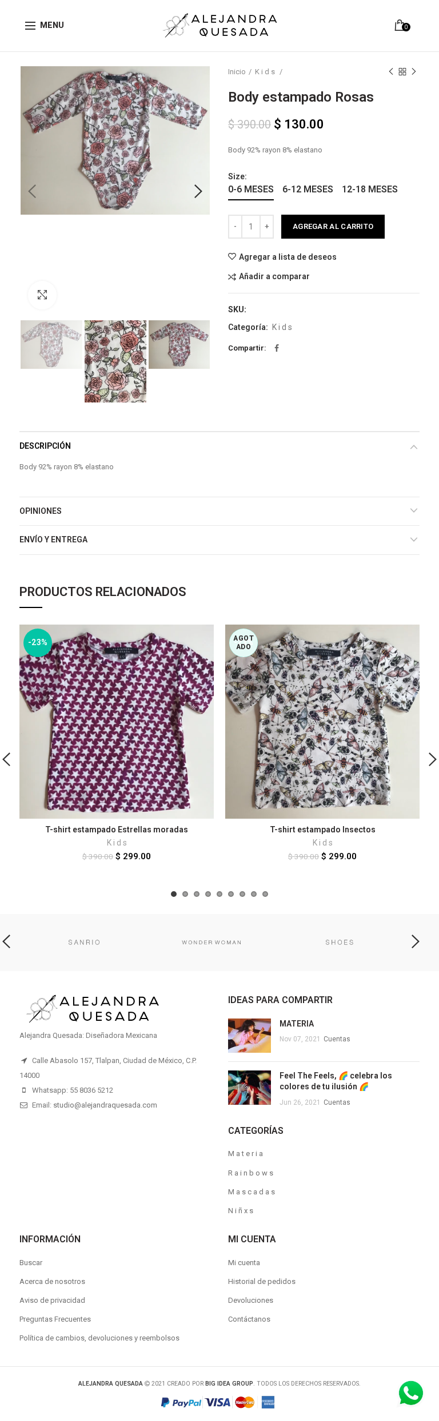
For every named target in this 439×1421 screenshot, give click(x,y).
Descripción (45, 445)
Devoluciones (250, 1300)
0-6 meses (251, 189)
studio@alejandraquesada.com (105, 1105)
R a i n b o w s (250, 1173)
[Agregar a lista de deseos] (198, 640)
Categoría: (248, 327)
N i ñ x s (240, 1210)
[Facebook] (276, 348)
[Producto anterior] (391, 72)
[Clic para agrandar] (42, 295)
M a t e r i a (245, 1153)
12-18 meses (370, 189)
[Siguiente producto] (414, 72)
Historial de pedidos (262, 1281)
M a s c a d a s (251, 1191)
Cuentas (337, 1039)
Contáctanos (249, 1319)
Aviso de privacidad (52, 1300)
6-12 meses (307, 189)
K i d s (266, 71)
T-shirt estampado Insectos (323, 829)
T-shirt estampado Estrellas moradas (116, 829)
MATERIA (297, 1023)
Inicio (237, 71)
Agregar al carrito (333, 226)
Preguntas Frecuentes (55, 1319)
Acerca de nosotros (52, 1281)
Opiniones (40, 511)
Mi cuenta (244, 1262)
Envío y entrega (53, 539)
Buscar (30, 1262)
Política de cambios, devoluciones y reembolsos (99, 1338)
